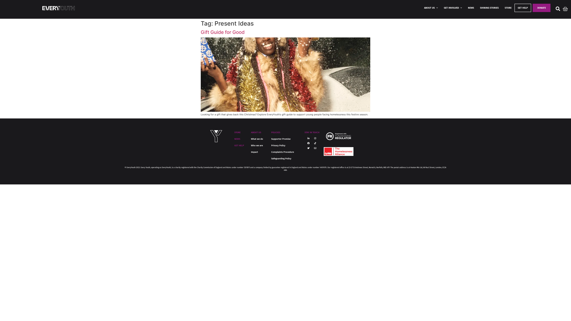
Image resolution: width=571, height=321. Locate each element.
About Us (429, 7)
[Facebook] (308, 143)
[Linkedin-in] (308, 138)
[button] (256, 132)
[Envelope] (315, 148)
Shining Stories (489, 7)
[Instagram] (315, 138)
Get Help (523, 7)
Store (508, 7)
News (471, 7)
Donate (541, 7)
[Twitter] (308, 148)
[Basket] (565, 8)
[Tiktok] (315, 143)
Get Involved (451, 7)
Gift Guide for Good (223, 32)
